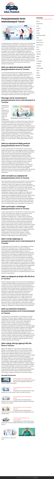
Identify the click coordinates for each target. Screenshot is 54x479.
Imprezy (38, 33)
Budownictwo (39, 23)
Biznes (37, 21)
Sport (37, 58)
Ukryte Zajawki (39, 68)
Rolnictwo (38, 54)
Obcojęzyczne (39, 44)
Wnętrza (38, 75)
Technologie (39, 61)
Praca (37, 47)
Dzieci (37, 26)
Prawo (37, 49)
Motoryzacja (39, 40)
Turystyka (38, 65)
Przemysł (38, 51)
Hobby (37, 30)
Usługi (37, 72)
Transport (38, 63)
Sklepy (37, 56)
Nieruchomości (39, 42)
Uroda (37, 70)
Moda (37, 37)
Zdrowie (38, 77)
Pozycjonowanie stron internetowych (22, 378)
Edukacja (38, 28)
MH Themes (35, 477)
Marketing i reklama (40, 35)
